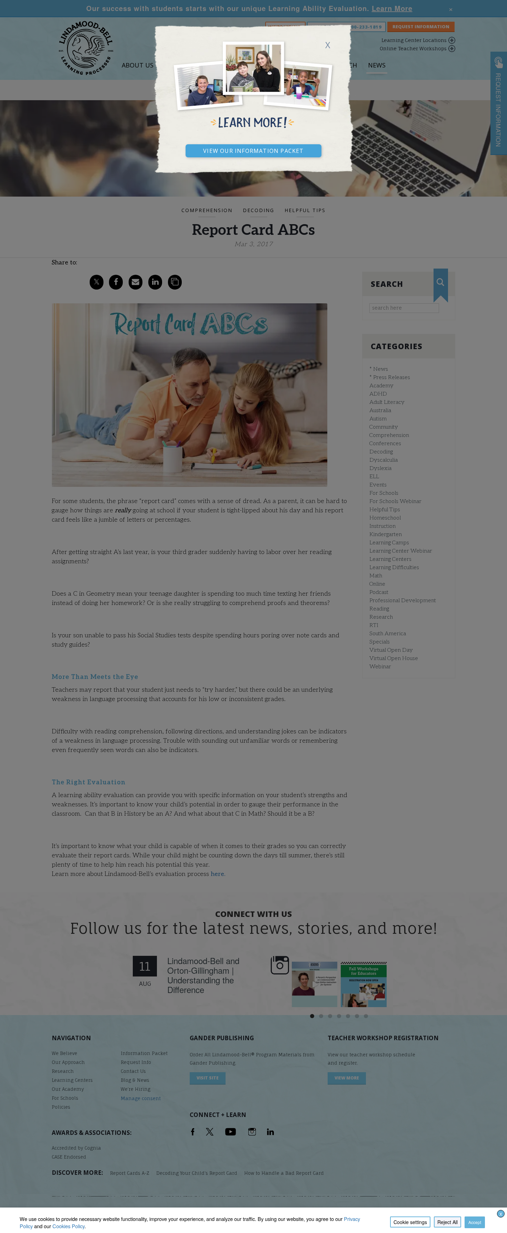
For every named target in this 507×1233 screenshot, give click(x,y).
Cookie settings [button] (410, 1222)
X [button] (500, 1214)
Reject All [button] (447, 1222)
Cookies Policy (68, 1226)
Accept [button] (474, 1222)
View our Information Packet (253, 149)
